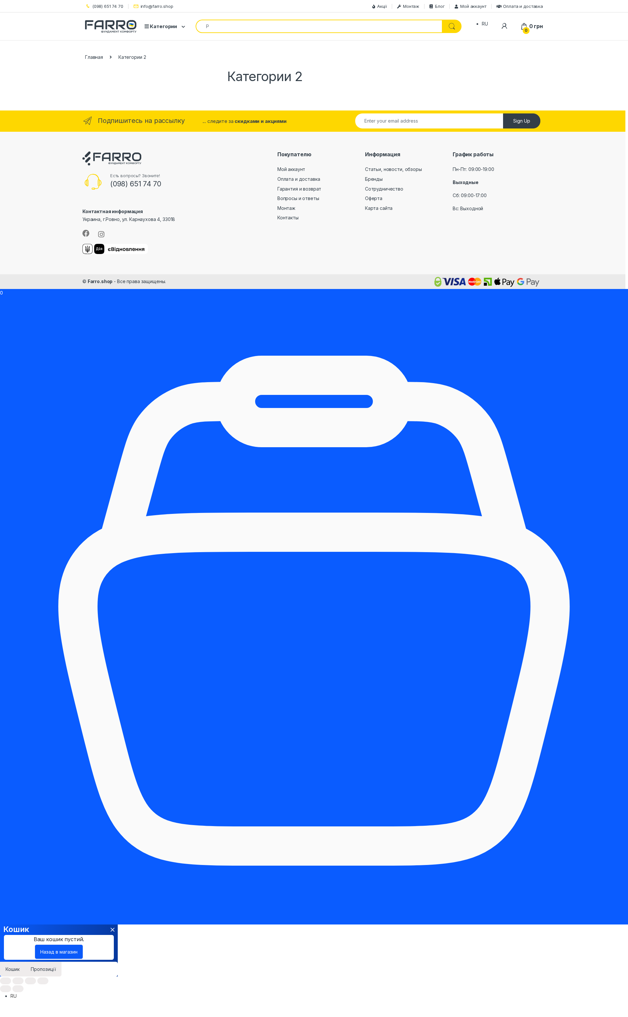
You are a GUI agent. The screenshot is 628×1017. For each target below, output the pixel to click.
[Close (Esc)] (5, 980)
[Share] (18, 980)
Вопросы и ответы (298, 198)
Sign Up (521, 121)
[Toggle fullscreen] (30, 980)
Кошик (13, 969)
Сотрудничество (384, 189)
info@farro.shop (157, 6)
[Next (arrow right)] (18, 988)
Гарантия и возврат (299, 189)
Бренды (374, 179)
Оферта (373, 198)
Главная (94, 57)
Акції (382, 6)
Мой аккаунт (473, 6)
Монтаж (411, 6)
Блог (440, 6)
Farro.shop (100, 281)
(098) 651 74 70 (107, 6)
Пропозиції (43, 969)
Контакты (288, 217)
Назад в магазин (59, 952)
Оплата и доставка (523, 6)
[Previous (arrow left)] (5, 988)
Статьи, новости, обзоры (393, 169)
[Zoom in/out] (42, 980)
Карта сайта (378, 208)
